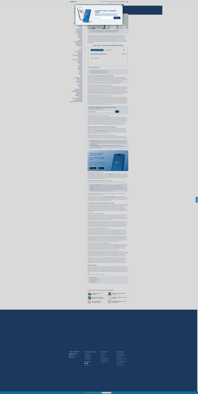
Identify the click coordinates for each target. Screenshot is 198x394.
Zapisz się (117, 17)
